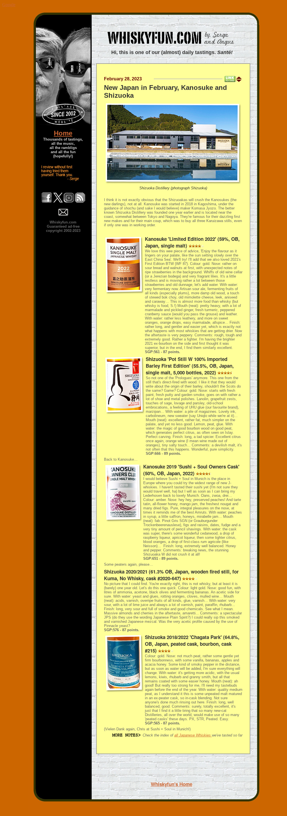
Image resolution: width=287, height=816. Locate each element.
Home (63, 133)
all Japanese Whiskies (193, 735)
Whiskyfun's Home (171, 784)
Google (8, 4)
